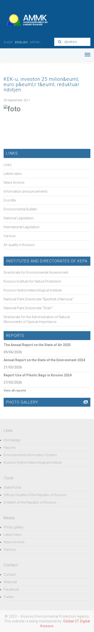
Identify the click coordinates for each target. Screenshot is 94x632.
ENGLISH (21, 42)
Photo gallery (14, 527)
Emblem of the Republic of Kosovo (30, 502)
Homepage (12, 440)
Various (10, 236)
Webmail (10, 582)
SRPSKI (35, 42)
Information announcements (25, 191)
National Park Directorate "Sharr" (28, 308)
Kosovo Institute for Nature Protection (32, 281)
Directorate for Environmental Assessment (36, 272)
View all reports (15, 390)
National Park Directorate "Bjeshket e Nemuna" (39, 299)
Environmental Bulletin (20, 209)
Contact (10, 574)
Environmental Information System (30, 455)
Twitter (9, 597)
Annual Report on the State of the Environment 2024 (44, 360)
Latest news (13, 174)
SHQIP (8, 42)
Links (8, 165)
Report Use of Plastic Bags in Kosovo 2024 (38, 375)
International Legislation (22, 227)
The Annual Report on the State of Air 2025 (37, 345)
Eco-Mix (10, 200)
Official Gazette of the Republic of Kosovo (35, 495)
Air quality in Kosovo (19, 245)
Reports (10, 447)
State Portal (12, 487)
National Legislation (19, 218)
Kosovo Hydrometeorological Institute (33, 290)
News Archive (14, 182)
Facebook (11, 589)
